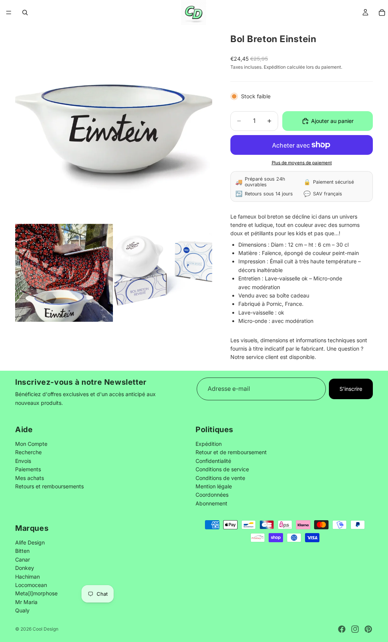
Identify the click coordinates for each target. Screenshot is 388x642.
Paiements (28, 469)
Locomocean (31, 584)
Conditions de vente (220, 478)
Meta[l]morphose (36, 593)
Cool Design (45, 629)
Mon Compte (31, 444)
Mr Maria (26, 601)
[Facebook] (341, 629)
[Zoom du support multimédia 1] (113, 123)
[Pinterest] (368, 629)
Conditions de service (222, 469)
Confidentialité (213, 461)
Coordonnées (212, 495)
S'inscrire (351, 389)
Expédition (209, 444)
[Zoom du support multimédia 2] (64, 273)
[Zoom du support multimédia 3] (163, 273)
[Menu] (8, 12)
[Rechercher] (25, 12)
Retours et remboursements (49, 486)
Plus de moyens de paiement (302, 162)
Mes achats (29, 478)
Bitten (22, 551)
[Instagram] (355, 629)
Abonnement (211, 503)
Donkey (24, 568)
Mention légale (214, 486)
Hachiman (27, 576)
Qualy (22, 610)
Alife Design (30, 542)
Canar (22, 559)
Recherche (28, 452)
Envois (23, 461)
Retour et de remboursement (231, 452)
